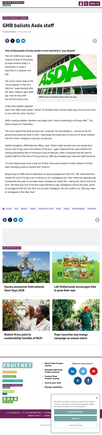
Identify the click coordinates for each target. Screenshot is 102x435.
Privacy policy (34, 416)
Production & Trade (45, 208)
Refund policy (51, 413)
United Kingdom (78, 208)
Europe (9, 208)
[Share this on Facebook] (7, 41)
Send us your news (53, 382)
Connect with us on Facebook (88, 381)
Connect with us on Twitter (83, 371)
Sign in (65, 36)
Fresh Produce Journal (15, 18)
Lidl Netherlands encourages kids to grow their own (75, 288)
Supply (66, 208)
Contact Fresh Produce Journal (52, 377)
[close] (96, 36)
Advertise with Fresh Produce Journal (53, 370)
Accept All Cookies (75, 412)
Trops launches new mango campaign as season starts (71, 336)
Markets (24, 208)
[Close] (97, 398)
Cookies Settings (75, 425)
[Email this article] (23, 41)
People (32, 208)
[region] (75, 413)
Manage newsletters (53, 387)
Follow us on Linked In (72, 371)
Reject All (75, 418)
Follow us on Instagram (78, 381)
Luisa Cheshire (10, 32)
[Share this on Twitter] (12, 41)
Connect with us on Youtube (94, 371)
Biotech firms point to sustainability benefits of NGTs (23, 336)
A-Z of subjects (13, 413)
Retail (58, 208)
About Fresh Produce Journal (54, 364)
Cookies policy (50, 416)
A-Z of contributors (32, 413)
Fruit (16, 208)
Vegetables (92, 208)
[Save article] (95, 41)
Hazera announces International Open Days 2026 (24, 288)
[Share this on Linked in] (18, 41)
